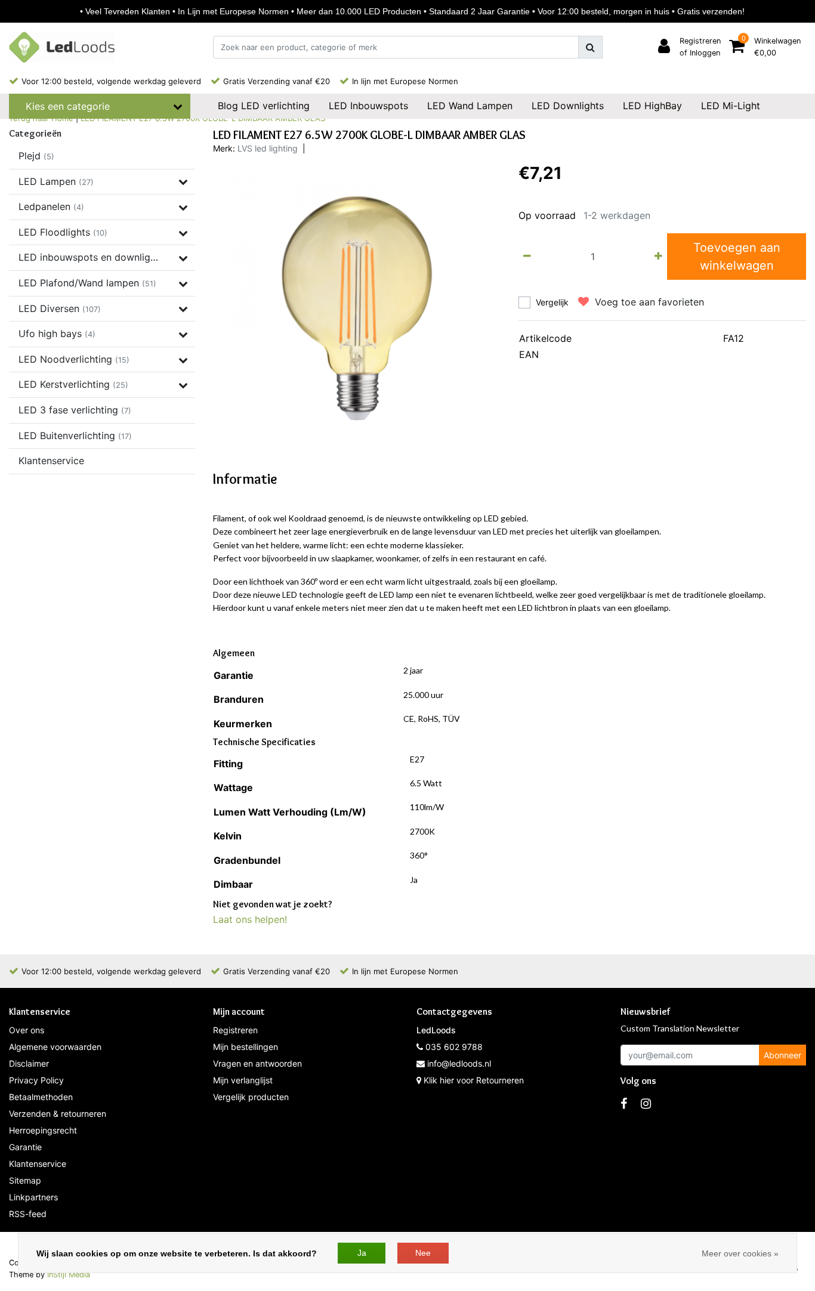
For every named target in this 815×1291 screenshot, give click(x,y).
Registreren (235, 1030)
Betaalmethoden (41, 1097)
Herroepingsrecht (43, 1130)
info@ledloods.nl (459, 1063)
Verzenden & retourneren (57, 1113)
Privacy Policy (36, 1080)
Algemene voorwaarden (55, 1047)
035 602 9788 (453, 1047)
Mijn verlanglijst (243, 1080)
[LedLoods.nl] (62, 47)
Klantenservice (37, 1164)
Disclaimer (29, 1063)
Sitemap (25, 1180)
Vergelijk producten (251, 1097)
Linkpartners (33, 1197)
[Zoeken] (590, 47)
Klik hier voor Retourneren (474, 1080)
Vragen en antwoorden (257, 1063)
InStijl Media (68, 1274)
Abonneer (782, 1055)
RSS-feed (28, 1214)
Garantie (25, 1147)
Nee (423, 1253)
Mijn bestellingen (245, 1047)
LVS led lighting (267, 148)
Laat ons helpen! (250, 919)
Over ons (26, 1030)
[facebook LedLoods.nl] (623, 1104)
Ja (361, 1253)
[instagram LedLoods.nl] (646, 1104)
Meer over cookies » (740, 1253)
